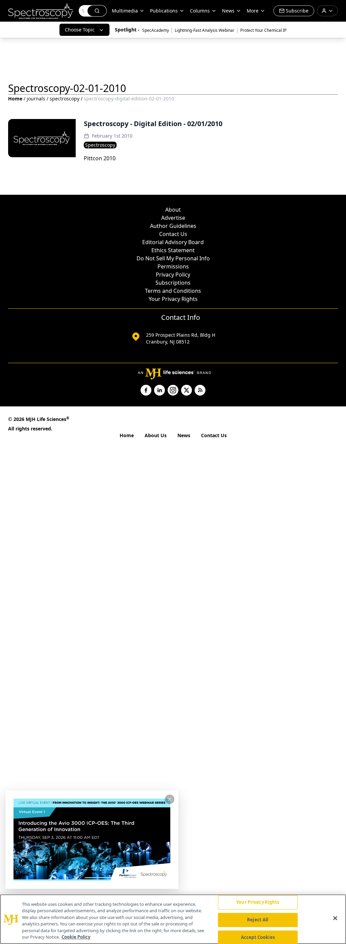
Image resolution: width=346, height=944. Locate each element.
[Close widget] (169, 799)
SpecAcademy (155, 30)
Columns (200, 10)
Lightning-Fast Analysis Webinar (204, 30)
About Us (156, 435)
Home (15, 98)
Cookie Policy (75, 937)
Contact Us (173, 234)
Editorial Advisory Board (173, 242)
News (183, 435)
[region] (173, 919)
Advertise (173, 217)
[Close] (335, 918)
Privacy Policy (173, 274)
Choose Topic (80, 29)
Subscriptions (173, 282)
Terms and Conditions (173, 290)
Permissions (173, 266)
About (173, 209)
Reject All (257, 920)
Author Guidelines (173, 226)
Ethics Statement (173, 250)
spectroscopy (64, 98)
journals (36, 98)
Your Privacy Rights (173, 299)
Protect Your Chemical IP (263, 30)
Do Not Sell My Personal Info (173, 258)
